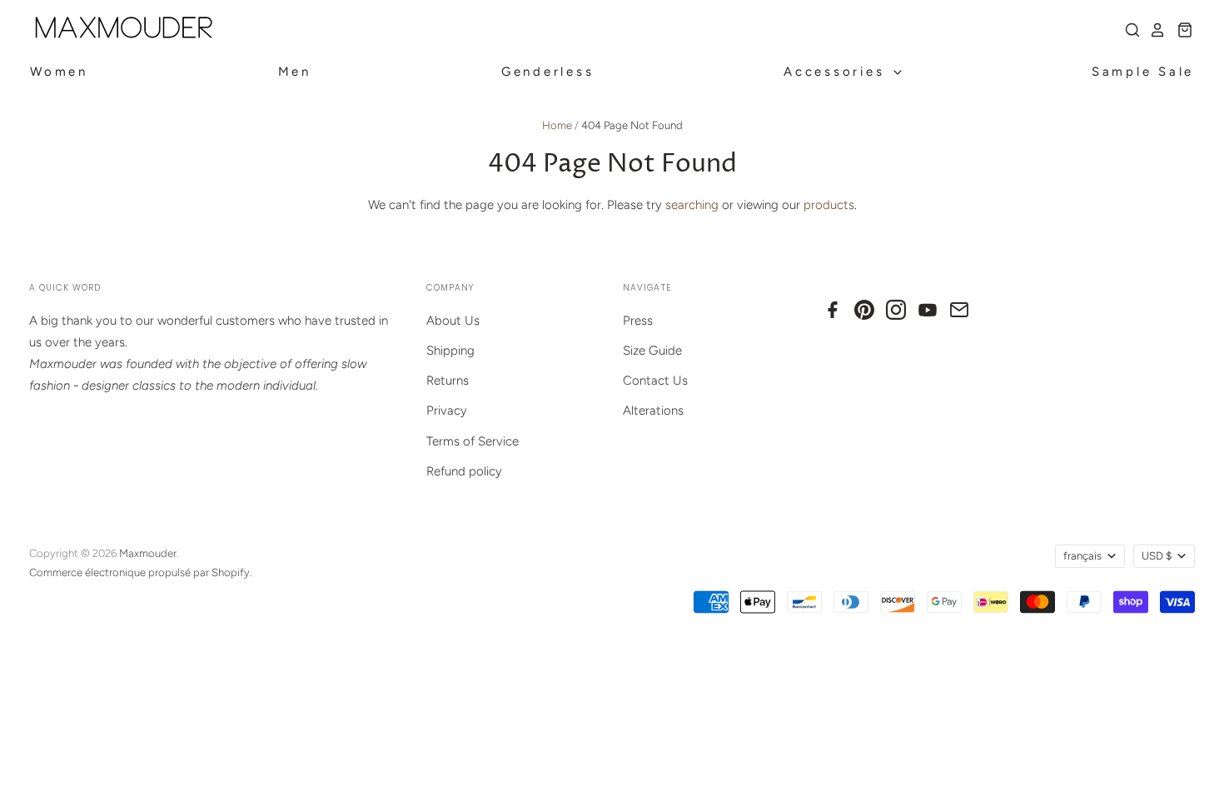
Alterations (653, 410)
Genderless (548, 71)
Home (557, 125)
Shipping (450, 350)
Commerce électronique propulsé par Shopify (139, 572)
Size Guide (652, 350)
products (829, 204)
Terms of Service (472, 441)
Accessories (837, 71)
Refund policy (464, 471)
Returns (447, 380)
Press (638, 320)
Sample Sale (1143, 71)
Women (59, 71)
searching (692, 204)
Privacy (446, 410)
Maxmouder (148, 553)
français (1082, 556)
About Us (453, 320)
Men (294, 71)
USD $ (1157, 556)
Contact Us (655, 380)
